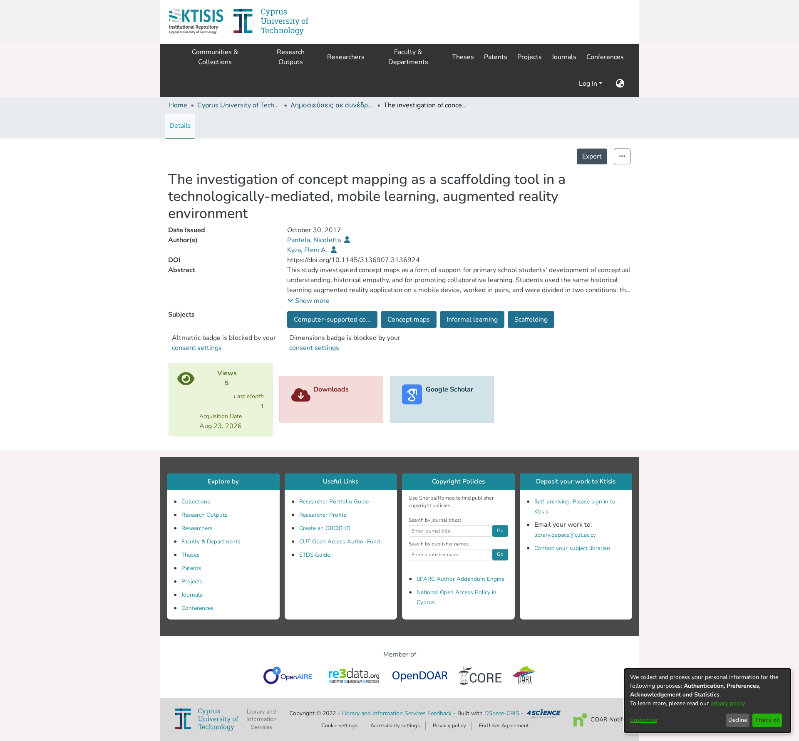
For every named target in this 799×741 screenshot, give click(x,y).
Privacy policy (449, 725)
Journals (192, 595)
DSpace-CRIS (501, 713)
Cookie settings (339, 725)
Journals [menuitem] (564, 57)
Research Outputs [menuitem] (291, 57)
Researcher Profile (322, 515)
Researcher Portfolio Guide (334, 502)
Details (180, 125)
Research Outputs (204, 515)
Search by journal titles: (435, 520)
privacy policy (727, 703)
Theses (190, 555)
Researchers (197, 528)
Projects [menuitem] (529, 57)
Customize (643, 720)
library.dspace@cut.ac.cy (565, 535)
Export (592, 156)
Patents (191, 568)
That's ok (766, 720)
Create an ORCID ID (324, 528)
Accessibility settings (395, 725)
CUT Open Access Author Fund (339, 541)
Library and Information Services (384, 713)
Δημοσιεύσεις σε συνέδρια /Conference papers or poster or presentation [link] (332, 105)
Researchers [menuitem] (346, 57)
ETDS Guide (314, 555)
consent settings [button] (197, 347)
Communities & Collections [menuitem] (215, 57)
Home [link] (178, 105)
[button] (196, 21)
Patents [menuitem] (495, 57)
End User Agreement (504, 725)
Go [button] (500, 530)
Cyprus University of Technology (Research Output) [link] (238, 105)
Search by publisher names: (439, 543)
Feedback (439, 713)
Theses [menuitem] (463, 57)
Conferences (197, 608)
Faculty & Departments (211, 541)
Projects (191, 581)
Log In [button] (589, 83)
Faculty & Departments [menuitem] (408, 57)
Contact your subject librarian (572, 548)
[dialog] (707, 701)
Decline (737, 720)
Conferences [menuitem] (605, 57)
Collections (195, 502)
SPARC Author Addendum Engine (460, 579)
